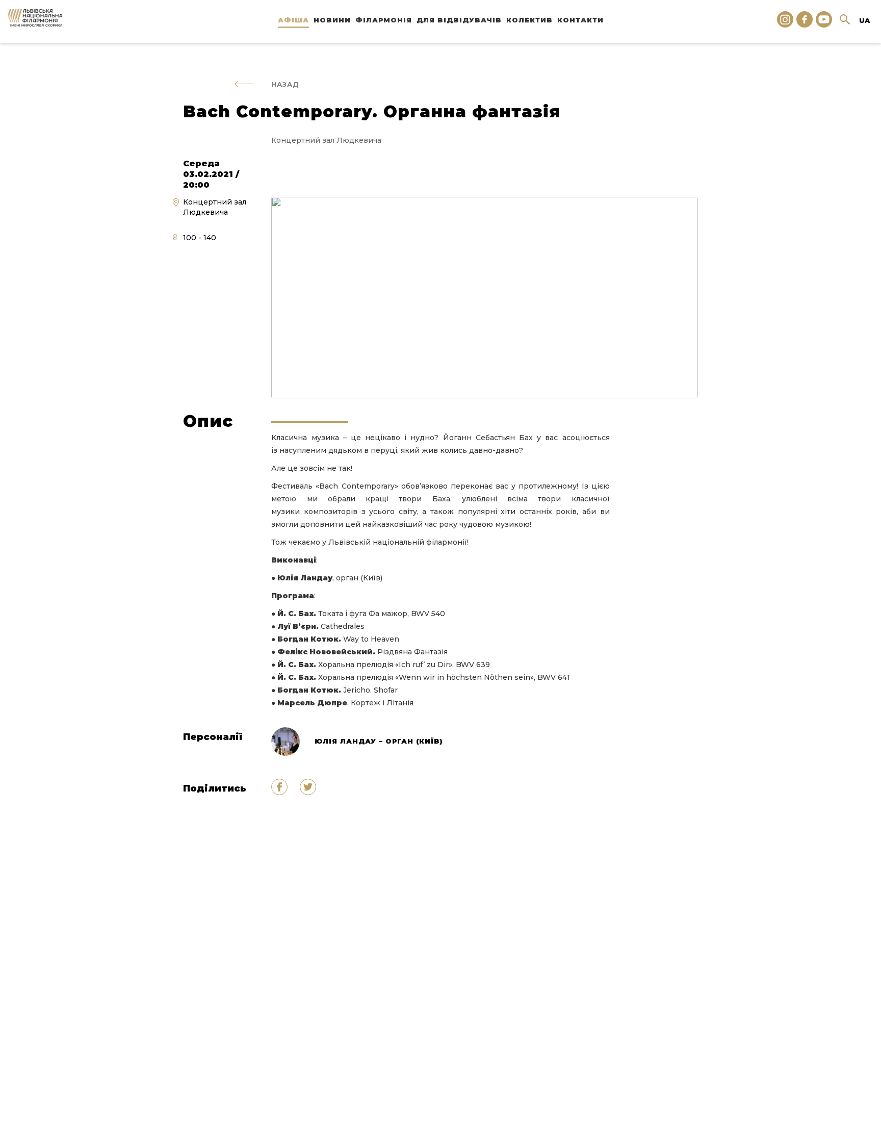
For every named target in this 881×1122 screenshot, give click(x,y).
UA (864, 20)
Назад (285, 84)
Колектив (529, 20)
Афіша (293, 20)
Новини (332, 20)
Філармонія (383, 20)
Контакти (580, 20)
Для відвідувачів (459, 20)
